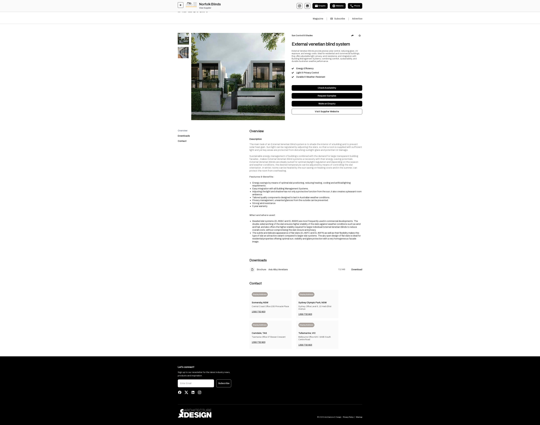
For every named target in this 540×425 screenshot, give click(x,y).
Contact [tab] (182, 141)
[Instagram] (299, 6)
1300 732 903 (258, 311)
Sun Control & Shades (302, 35)
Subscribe (339, 18)
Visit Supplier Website (327, 111)
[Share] (352, 35)
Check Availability (327, 88)
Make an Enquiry (327, 103)
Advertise (357, 18)
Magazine (318, 18)
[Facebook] (180, 392)
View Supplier (205, 8)
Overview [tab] (182, 130)
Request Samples (327, 96)
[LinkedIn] (307, 6)
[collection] (359, 35)
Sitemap (359, 417)
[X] (186, 392)
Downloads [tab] (184, 136)
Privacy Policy (348, 417)
